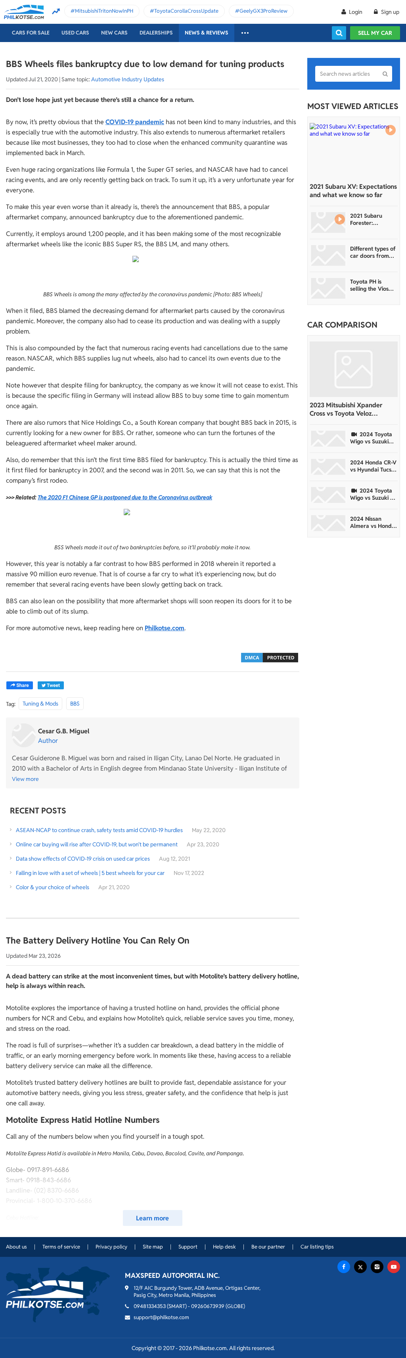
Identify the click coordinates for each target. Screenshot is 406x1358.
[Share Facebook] (19, 685)
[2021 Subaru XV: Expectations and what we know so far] (354, 150)
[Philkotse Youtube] (393, 1266)
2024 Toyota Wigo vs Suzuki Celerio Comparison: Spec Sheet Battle (373, 438)
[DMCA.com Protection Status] (269, 657)
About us (16, 1246)
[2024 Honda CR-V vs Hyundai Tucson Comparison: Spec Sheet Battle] (328, 467)
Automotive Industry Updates (127, 79)
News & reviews (206, 32)
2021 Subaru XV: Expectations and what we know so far (353, 190)
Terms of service (61, 1246)
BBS (75, 703)
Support (187, 1246)
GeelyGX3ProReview (263, 11)
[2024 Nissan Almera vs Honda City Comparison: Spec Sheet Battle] (328, 523)
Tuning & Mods (40, 703)
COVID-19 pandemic (134, 122)
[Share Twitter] (51, 685)
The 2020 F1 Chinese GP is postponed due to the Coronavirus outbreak (125, 497)
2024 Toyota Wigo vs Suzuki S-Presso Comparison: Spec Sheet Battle (373, 494)
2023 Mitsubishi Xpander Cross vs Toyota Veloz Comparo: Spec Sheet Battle (350, 409)
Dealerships (156, 32)
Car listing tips (317, 1246)
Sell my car (375, 32)
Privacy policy (111, 1246)
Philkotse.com (164, 628)
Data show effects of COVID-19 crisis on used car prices (83, 858)
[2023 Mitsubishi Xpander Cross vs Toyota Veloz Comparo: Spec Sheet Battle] (354, 369)
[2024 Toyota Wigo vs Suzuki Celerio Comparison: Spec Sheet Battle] (328, 439)
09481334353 (150, 1306)
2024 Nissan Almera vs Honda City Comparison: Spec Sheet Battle (373, 522)
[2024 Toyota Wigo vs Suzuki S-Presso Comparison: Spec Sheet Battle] (328, 495)
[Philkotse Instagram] (377, 1266)
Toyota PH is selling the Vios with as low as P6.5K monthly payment (369, 285)
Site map (153, 1246)
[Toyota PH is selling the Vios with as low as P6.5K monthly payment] (328, 288)
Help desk (224, 1246)
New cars (114, 32)
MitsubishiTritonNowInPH (104, 11)
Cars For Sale (31, 32)
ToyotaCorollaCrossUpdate (186, 11)
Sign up (389, 11)
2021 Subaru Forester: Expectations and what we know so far (372, 219)
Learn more (152, 1218)
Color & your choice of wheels (52, 887)
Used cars (75, 32)
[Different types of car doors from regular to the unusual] (328, 255)
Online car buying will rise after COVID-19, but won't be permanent (97, 844)
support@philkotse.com (161, 1317)
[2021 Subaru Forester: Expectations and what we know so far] (328, 222)
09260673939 (207, 1306)
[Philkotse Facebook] (343, 1266)
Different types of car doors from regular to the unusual (373, 252)
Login (356, 11)
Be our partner (268, 1246)
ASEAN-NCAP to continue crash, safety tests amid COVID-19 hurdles (99, 830)
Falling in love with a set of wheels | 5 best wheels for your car (90, 873)
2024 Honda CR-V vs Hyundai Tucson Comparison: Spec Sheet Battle (374, 466)
